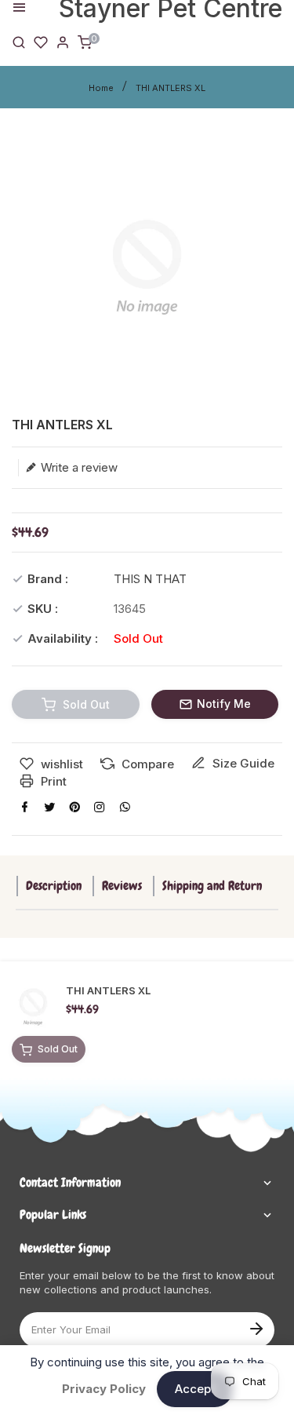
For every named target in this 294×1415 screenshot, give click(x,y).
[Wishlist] (41, 41)
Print (52, 781)
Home (101, 87)
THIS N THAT (150, 578)
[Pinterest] (74, 806)
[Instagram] (99, 806)
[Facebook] (24, 806)
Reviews (122, 885)
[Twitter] (49, 806)
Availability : (62, 638)
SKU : (42, 608)
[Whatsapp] (124, 806)
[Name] (256, 1327)
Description (54, 885)
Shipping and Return (212, 885)
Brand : (47, 578)
